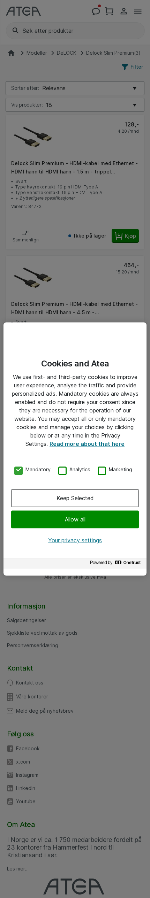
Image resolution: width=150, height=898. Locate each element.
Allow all (75, 519)
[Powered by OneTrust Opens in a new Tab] (116, 564)
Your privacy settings (75, 540)
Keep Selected (75, 497)
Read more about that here (87, 443)
